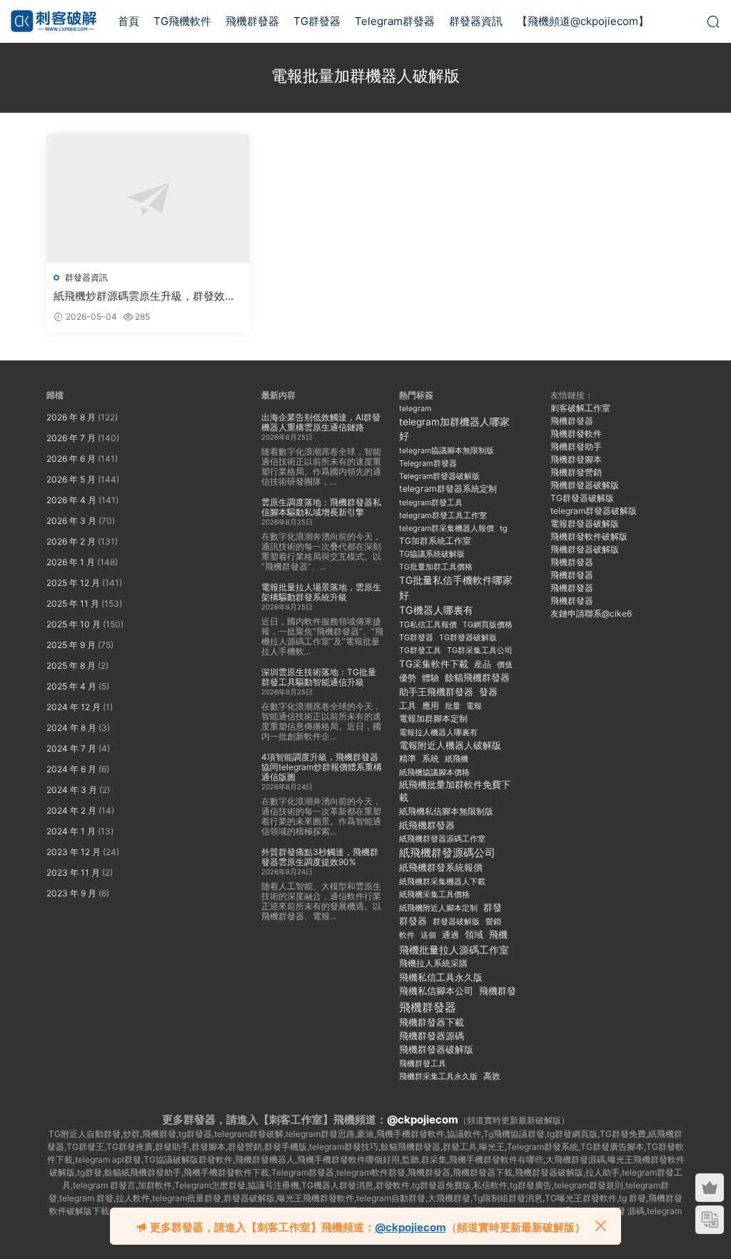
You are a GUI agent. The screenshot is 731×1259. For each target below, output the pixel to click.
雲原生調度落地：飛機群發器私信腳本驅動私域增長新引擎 (321, 507)
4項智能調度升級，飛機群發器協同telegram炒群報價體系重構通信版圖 (321, 767)
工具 (407, 705)
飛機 (498, 934)
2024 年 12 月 (73, 707)
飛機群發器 (252, 21)
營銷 (493, 921)
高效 (491, 1076)
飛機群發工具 (422, 1063)
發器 (488, 692)
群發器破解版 (456, 921)
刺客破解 (53, 21)
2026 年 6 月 (71, 458)
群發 (492, 907)
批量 (452, 706)
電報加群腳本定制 (433, 718)
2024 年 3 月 (71, 789)
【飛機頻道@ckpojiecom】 (583, 21)
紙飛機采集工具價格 (434, 894)
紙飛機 (456, 759)
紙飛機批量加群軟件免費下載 (454, 791)
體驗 (430, 678)
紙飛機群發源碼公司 (447, 852)
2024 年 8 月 (71, 727)
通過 (450, 934)
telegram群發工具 (431, 502)
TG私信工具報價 (428, 625)
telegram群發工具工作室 (443, 515)
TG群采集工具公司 (480, 650)
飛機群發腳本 (576, 459)
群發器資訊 (476, 21)
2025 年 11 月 (72, 603)
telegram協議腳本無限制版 (446, 450)
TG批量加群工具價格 (436, 567)
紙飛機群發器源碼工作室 (442, 839)
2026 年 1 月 (70, 562)
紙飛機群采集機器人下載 (442, 881)
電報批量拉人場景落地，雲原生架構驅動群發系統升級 (321, 592)
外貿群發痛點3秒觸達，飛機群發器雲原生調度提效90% (319, 856)
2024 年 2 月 (71, 810)
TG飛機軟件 (182, 21)
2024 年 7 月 (71, 748)
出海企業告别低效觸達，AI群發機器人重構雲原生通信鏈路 (320, 422)
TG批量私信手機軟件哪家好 (456, 588)
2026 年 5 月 (71, 479)
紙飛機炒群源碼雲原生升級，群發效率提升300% (145, 296)
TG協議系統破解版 (432, 554)
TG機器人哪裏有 (436, 610)
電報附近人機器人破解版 (450, 745)
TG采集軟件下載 (433, 663)
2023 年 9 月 (71, 893)
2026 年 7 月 (71, 438)
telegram (415, 408)
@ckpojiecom (422, 1119)
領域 (474, 934)
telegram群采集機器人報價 (446, 528)
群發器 (413, 921)
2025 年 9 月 (71, 644)
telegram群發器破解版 (593, 510)
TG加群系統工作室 (435, 540)
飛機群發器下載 (431, 1022)
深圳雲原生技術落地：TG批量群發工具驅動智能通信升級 (318, 677)
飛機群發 (497, 991)
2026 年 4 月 (71, 500)
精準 (407, 758)
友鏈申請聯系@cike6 (591, 613)
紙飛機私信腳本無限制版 (446, 811)
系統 (430, 759)
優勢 (407, 678)
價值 (505, 664)
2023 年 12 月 (73, 851)
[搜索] (713, 21)
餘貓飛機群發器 (477, 677)
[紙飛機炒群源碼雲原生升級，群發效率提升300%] (148, 198)
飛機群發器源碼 (431, 1036)
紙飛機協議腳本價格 (434, 772)
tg (504, 528)
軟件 (407, 935)
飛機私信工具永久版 (441, 977)
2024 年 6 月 (71, 769)
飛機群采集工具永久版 (438, 1076)
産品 (482, 664)
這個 (428, 935)
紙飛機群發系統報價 (441, 867)
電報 (474, 706)
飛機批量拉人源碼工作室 (454, 950)
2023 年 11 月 (73, 872)
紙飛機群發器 (427, 825)
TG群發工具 (420, 650)
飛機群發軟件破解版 (588, 536)
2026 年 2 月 (71, 541)
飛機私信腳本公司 (436, 990)
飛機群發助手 (576, 446)
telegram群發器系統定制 (448, 488)
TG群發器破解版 (468, 637)
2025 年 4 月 (71, 686)
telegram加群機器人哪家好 (454, 429)
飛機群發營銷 (576, 472)
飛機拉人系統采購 (433, 963)
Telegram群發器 (395, 21)
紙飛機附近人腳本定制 (438, 908)
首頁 (128, 21)
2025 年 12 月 (73, 582)
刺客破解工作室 (580, 408)
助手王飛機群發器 (436, 692)
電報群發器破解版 (584, 523)
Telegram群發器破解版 (439, 476)
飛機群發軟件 (576, 433)
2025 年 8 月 (71, 665)
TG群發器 (317, 21)
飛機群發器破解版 (436, 1049)
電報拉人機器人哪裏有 (438, 732)
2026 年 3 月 (71, 520)
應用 (430, 705)
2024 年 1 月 (71, 831)
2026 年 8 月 (71, 417)
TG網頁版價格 (488, 625)
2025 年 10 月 (73, 624)
